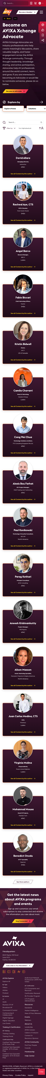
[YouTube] (9, 971)
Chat (41, 1072)
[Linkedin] (4, 971)
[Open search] (5, 3)
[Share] (42, 40)
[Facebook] (14, 971)
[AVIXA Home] (7, 12)
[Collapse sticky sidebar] (39, 28)
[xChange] (19, 971)
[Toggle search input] (4, 122)
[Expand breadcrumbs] (15, 18)
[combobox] (41, 128)
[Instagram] (23, 971)
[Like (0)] (42, 29)
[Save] (42, 35)
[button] (40, 3)
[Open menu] (41, 12)
